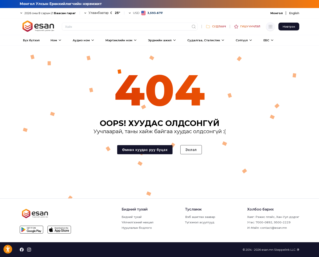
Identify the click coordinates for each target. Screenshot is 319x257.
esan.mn (267, 249)
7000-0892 (264, 222)
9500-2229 (282, 222)
